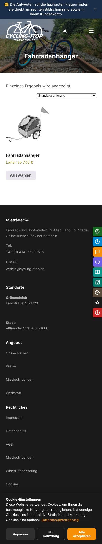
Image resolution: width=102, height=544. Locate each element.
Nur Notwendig (51, 534)
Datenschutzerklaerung (60, 520)
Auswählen (21, 175)
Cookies (12, 484)
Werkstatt (13, 393)
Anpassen (20, 534)
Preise (11, 366)
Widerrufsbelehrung (21, 471)
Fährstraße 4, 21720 (22, 300)
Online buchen (17, 353)
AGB (9, 444)
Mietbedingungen (19, 379)
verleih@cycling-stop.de (25, 269)
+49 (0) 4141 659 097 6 (25, 252)
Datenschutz (16, 431)
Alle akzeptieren (82, 534)
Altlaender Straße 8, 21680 (27, 325)
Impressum (15, 418)
